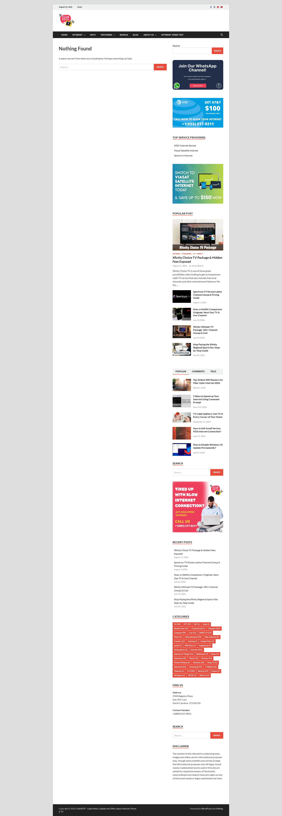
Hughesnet (205, 645)
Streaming (187, 254)
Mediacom (202, 654)
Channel (214, 628)
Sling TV (212, 662)
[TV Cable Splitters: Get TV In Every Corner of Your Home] (182, 414)
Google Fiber (207, 641)
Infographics (180, 650)
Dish (178, 637)
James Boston (197, 266)
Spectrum (180, 667)
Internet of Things (183, 654)
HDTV (93, 35)
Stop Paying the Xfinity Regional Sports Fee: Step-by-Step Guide (206, 347)
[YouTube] (221, 7)
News (215, 654)
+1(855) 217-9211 (182, 713)
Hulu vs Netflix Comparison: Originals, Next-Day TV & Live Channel (207, 312)
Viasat (215, 671)
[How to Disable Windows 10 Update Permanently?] (182, 445)
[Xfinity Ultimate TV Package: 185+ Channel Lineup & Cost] (182, 327)
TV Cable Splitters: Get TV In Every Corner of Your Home (208, 415)
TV (194, 254)
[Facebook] (211, 7)
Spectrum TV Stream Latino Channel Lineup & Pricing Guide (207, 294)
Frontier (179, 641)
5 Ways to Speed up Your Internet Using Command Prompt (206, 399)
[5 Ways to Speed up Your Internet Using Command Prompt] (182, 396)
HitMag (219, 808)
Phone (193, 658)
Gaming (192, 641)
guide (178, 645)
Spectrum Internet (183, 155)
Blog (136, 35)
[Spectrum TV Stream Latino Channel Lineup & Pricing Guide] (182, 291)
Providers (106, 35)
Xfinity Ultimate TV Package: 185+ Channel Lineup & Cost (205, 329)
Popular (181, 371)
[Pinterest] (218, 7)
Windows (179, 675)
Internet (77, 35)
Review (207, 658)
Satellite (198, 662)
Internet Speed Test (172, 35)
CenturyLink (198, 628)
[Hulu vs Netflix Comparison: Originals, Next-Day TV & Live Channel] (182, 309)
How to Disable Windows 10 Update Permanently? (208, 446)
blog (206, 624)
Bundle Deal (181, 628)
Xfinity (200, 254)
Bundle (124, 35)
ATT (187, 624)
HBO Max (190, 645)
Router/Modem (182, 662)
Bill (197, 624)
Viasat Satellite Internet (186, 150)
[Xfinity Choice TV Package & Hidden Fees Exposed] (198, 220)
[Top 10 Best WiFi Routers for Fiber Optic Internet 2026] (182, 380)
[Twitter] (214, 7)
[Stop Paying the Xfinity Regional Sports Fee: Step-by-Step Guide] (182, 344)
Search (176, 45)
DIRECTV (205, 633)
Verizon (203, 671)
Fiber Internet (211, 637)
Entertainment (193, 637)
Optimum (180, 658)
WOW (192, 675)
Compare (180, 633)
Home (79, 7)
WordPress (206, 808)
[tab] (181, 372)
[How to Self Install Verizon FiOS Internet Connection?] (182, 428)
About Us (148, 35)
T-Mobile (211, 667)
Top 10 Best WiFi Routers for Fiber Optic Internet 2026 (208, 381)
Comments (198, 371)
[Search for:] (113, 67)
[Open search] (222, 34)
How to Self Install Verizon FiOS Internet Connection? (207, 430)
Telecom (179, 671)
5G (177, 624)
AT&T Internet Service (185, 145)
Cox (192, 633)
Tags (213, 371)
